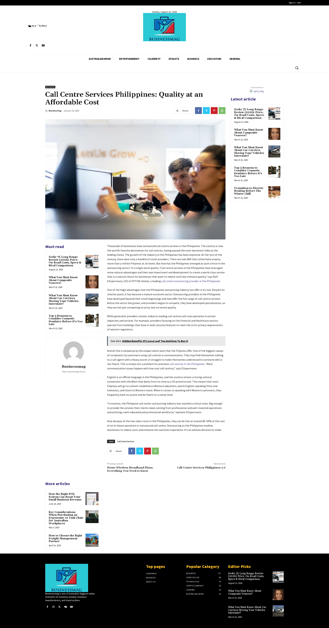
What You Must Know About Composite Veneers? (63, 280)
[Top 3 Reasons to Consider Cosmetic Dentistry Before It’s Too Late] (92, 320)
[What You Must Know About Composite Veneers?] (92, 281)
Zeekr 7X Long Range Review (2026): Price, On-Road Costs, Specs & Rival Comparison (65, 261)
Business (50, 87)
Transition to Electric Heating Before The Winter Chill (249, 191)
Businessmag (54, 110)
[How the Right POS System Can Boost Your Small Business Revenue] (92, 498)
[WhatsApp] (222, 110)
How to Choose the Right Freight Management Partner (65, 538)
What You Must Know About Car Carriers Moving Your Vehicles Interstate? (63, 300)
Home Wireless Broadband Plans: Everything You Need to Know (130, 469)
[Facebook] (30, 45)
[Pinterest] (214, 110)
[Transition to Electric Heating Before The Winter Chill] (274, 192)
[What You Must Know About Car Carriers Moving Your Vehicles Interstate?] (92, 300)
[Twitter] (36, 45)
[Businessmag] (164, 27)
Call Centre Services (125, 441)
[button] (297, 68)
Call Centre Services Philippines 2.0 (201, 467)
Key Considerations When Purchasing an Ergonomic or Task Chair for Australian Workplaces (66, 518)
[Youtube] (43, 45)
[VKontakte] (65, 607)
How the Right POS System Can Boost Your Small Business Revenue (65, 496)
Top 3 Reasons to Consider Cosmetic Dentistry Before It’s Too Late (66, 320)
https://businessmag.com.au (73, 371)
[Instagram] (53, 607)
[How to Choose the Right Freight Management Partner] (92, 540)
